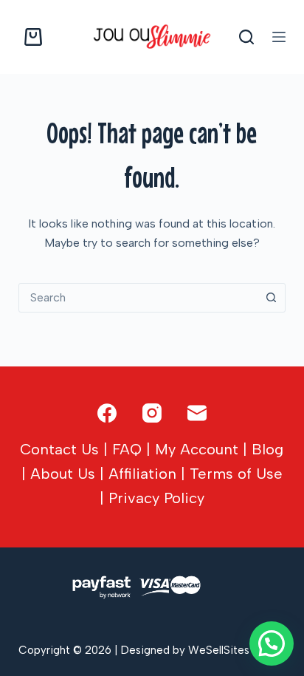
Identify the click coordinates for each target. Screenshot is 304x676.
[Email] (197, 413)
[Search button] (271, 298)
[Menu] (279, 37)
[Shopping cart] (30, 37)
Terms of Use (236, 473)
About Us (62, 473)
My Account (196, 449)
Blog (267, 449)
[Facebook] (107, 413)
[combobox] (138, 298)
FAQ (127, 449)
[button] (271, 643)
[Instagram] (152, 413)
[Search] (246, 37)
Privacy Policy (156, 498)
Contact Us (59, 449)
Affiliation (142, 473)
